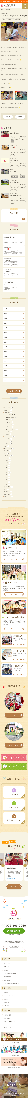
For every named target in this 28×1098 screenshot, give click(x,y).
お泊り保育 (9, 422)
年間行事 (6, 992)
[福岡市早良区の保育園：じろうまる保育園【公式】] (8, 5)
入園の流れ (6, 1006)
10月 (8, 458)
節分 (6, 489)
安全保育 (7, 451)
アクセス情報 (14, 946)
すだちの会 (9, 427)
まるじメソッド (9, 436)
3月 (7, 470)
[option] (14, 867)
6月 (7, 477)
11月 (3, 19)
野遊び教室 (7, 494)
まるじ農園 (8, 439)
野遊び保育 (8, 491)
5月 (7, 475)
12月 (8, 463)
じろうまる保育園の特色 (10, 973)
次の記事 (20, 116)
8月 (7, 482)
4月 (8, 472)
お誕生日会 (7, 412)
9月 (7, 484)
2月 (7, 467)
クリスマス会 (10, 424)
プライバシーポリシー (9, 1027)
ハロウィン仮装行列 (11, 429)
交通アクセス (7, 980)
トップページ (7, 963)
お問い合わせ (7, 1018)
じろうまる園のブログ (10, 19)
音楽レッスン (8, 496)
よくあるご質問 (7, 1015)
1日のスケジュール (8, 996)
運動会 (8, 434)
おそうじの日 (8, 407)
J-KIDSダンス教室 (11, 417)
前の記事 (8, 116)
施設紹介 (6, 999)
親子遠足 (9, 431)
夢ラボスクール (9, 448)
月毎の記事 (8, 455)
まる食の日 (8, 443)
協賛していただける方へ (10, 1021)
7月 (7, 479)
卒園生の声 (6, 1002)
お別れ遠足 (9, 419)
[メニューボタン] (25, 6)
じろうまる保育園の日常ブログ (11, 983)
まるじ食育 (8, 441)
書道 (6, 453)
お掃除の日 (7, 410)
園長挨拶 (6, 970)
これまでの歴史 (7, 976)
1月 (7, 465)
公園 (6, 446)
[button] (3, 866)
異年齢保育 (18, 19)
